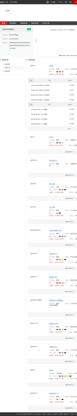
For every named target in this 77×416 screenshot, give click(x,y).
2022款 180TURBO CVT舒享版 (40, 90)
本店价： (51, 74)
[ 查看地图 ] (12, 48)
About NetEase (37, 414)
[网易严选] (60, 2)
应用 (6, 2)
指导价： (72, 74)
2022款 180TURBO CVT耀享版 (40, 95)
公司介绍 (45, 23)
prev (36, 41)
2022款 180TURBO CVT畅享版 (40, 100)
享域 (51, 66)
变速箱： (67, 69)
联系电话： (5, 39)
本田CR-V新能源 (56, 300)
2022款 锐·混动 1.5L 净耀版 (39, 109)
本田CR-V (53, 347)
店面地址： (5, 42)
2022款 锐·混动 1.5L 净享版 (39, 119)
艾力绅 (52, 207)
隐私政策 (66, 414)
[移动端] (47, 2)
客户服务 (60, 414)
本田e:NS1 (53, 324)
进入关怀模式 (13, 2)
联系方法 (49, 414)
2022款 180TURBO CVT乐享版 (40, 85)
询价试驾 (34, 23)
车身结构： (52, 69)
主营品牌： (5, 35)
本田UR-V (53, 394)
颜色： (51, 71)
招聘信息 (55, 414)
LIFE (51, 137)
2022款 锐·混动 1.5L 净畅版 (39, 124)
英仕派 (52, 184)
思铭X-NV (7, 67)
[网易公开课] (53, 2)
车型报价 (12, 23)
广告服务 (71, 414)
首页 (3, 23)
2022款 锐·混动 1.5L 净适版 (39, 114)
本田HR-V (53, 161)
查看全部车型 (69, 152)
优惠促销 (23, 23)
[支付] (66, 2)
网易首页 (2, 2)
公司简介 (44, 414)
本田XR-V (53, 254)
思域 (51, 370)
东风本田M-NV (55, 231)
